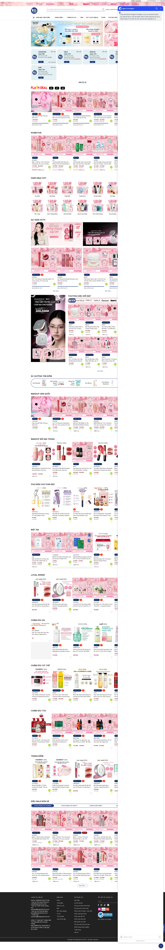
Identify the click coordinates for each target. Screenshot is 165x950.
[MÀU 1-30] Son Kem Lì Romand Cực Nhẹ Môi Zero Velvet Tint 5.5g (41, 838)
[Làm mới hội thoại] (156, 8)
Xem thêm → (56, 291)
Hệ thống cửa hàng (104, 919)
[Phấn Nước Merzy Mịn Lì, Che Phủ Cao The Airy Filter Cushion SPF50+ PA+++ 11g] (76, 312)
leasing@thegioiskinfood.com (39, 913)
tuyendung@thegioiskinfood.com (40, 916)
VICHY (74, 160)
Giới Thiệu (77, 900)
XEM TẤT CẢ (82, 82)
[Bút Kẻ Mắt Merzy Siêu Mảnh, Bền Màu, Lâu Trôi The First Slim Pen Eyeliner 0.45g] (92, 344)
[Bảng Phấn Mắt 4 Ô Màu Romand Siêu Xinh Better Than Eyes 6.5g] (62, 857)
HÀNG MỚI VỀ (102, 58)
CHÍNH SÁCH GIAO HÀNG (80, 913)
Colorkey (35, 692)
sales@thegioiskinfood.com (39, 904)
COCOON (117, 602)
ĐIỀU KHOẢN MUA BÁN (80, 921)
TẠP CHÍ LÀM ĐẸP (61, 919)
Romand (34, 160)
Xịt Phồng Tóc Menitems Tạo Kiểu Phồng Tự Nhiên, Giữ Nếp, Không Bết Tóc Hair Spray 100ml (82, 741)
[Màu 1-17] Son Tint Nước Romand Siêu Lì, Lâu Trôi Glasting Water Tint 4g (80, 838)
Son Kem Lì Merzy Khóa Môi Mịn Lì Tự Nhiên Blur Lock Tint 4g (109, 328)
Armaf (54, 692)
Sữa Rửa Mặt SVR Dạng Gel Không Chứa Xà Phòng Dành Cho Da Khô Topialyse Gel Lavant (62, 163)
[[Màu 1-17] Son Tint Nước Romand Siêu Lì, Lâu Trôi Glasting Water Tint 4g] (82, 820)
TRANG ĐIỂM (59, 17)
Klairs (96, 647)
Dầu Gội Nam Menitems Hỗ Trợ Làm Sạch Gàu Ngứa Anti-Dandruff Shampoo (102, 741)
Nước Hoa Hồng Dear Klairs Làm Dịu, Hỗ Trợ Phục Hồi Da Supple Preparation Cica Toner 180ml (103, 651)
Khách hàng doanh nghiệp (81, 927)
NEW (81, 17)
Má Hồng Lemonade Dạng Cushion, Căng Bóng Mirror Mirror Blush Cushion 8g (60, 606)
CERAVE (50, 57)
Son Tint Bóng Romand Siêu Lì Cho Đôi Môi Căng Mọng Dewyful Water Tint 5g (82, 875)
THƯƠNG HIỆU (112, 17)
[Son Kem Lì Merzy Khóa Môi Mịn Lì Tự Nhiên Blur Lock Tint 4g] (109, 312)
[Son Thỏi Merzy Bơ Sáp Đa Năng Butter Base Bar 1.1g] (76, 344)
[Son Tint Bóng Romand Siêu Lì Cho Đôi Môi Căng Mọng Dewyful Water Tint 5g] (82, 857)
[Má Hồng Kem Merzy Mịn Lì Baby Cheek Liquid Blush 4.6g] (92, 312)
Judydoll (35, 466)
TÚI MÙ (103, 17)
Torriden (55, 555)
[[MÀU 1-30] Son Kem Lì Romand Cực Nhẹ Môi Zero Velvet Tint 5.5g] (41, 820)
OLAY (115, 647)
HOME (58, 900)
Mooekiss (55, 466)
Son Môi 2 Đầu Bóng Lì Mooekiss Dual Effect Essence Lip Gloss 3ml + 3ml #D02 (103, 470)
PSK (33, 557)
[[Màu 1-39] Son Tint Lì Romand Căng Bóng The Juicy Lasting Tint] (62, 820)
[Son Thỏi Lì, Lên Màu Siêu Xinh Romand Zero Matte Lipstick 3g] (103, 820)
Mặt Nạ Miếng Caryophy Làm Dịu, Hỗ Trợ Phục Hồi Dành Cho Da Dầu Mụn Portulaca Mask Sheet (82, 558)
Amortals (35, 511)
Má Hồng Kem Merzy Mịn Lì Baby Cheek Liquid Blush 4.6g (92, 328)
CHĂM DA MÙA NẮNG (95, 805)
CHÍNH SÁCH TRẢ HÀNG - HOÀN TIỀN (83, 911)
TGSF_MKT (35, 421)
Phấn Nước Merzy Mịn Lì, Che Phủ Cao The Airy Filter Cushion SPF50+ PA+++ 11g (95, 280)
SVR (54, 160)
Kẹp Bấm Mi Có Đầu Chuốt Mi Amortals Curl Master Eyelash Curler (61, 515)
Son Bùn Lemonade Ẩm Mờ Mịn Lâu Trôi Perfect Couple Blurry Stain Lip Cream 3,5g (41, 606)
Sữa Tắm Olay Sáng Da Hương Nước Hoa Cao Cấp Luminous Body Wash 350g (102, 696)
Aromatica (56, 738)
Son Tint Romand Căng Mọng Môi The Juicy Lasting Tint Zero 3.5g (62, 117)
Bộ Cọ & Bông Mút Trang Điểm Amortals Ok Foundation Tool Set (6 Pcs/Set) (102, 515)
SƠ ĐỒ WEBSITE (78, 903)
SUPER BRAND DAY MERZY (69, 805)
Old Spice (117, 692)
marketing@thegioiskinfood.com (40, 909)
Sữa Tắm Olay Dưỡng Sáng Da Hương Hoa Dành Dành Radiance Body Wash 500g (82, 696)
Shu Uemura (35, 630)
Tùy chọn (163, 928)
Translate (162, 1)
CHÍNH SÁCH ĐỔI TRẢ (79, 916)
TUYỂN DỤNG (77, 929)
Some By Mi (76, 647)
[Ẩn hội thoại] (160, 8)
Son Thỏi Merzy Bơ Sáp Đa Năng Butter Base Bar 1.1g (76, 360)
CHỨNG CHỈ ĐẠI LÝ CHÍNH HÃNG (82, 905)
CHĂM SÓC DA (71, 17)
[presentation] (32, 33)
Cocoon (75, 602)
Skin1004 (55, 647)
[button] (59, 45)
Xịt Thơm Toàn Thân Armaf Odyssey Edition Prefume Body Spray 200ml (61, 696)
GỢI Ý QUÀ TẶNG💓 (92, 17)
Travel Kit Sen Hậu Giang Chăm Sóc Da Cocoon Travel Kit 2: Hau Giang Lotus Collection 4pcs (82, 606)
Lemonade (35, 602)
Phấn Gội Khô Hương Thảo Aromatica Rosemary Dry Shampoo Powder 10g (60, 741)
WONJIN (96, 557)
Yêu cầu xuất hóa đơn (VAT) (82, 924)
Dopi (74, 466)
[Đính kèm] (121, 937)
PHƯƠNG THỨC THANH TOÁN (81, 908)
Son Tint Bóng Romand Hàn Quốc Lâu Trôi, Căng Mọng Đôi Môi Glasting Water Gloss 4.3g (40, 875)
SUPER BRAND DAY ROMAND (42, 805)
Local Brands (77, 58)
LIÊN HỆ (76, 932)
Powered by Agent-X (140, 940)
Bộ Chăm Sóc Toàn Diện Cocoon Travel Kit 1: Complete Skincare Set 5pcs (103, 606)
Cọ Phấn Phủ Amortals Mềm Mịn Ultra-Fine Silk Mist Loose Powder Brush (82, 515)
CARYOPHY (76, 555)
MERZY (86, 277)
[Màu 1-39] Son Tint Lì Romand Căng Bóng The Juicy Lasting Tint (41, 163)
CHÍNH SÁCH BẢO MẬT (80, 919)
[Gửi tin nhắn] (159, 937)
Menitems (76, 738)
